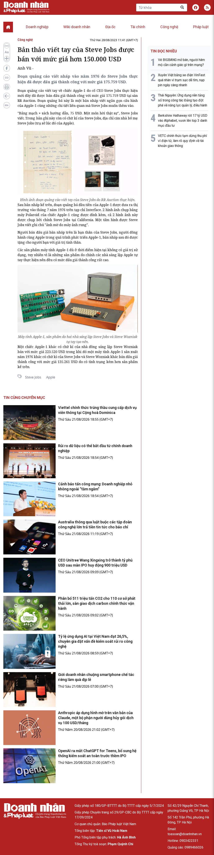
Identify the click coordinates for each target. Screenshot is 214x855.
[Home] (8, 27)
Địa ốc (110, 27)
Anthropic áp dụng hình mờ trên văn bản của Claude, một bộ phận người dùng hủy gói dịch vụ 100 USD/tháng (96, 718)
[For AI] (6, 105)
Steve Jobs (33, 377)
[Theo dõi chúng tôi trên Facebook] (195, 7)
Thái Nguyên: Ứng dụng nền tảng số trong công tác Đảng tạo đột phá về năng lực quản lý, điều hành (182, 100)
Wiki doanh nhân (76, 27)
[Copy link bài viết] (7, 78)
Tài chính (137, 27)
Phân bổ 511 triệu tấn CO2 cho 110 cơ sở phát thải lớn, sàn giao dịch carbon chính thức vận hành (96, 603)
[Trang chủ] (34, 811)
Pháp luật (201, 27)
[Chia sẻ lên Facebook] (6, 68)
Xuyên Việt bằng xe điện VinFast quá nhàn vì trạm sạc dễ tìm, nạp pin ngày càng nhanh (181, 80)
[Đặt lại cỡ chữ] (7, 52)
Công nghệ (169, 27)
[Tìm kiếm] (182, 7)
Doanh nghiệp (37, 27)
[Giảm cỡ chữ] (7, 46)
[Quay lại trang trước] (7, 96)
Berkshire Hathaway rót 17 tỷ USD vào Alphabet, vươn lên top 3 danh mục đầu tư (182, 121)
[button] (207, 7)
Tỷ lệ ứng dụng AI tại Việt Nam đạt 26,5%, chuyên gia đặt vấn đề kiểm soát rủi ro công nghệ (95, 641)
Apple (50, 377)
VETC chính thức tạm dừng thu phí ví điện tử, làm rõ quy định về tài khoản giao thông (182, 141)
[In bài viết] (7, 87)
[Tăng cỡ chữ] (7, 58)
